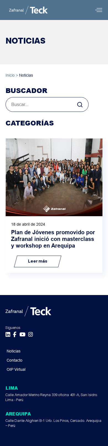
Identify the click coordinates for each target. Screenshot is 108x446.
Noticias (13, 351)
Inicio (10, 75)
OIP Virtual (16, 369)
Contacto (14, 360)
